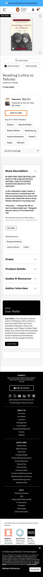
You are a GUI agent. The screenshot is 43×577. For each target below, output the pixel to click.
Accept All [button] (35, 569)
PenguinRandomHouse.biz (21, 458)
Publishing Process (22, 493)
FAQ (21, 496)
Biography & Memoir (14, 242)
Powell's (32, 136)
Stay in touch (22, 388)
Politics (26, 247)
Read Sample (31, 66)
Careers (21, 432)
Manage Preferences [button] (11, 568)
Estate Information (21, 512)
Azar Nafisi (9, 87)
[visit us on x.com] (14, 396)
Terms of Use (21, 464)
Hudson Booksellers (15, 136)
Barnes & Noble (25, 124)
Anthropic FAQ (21, 483)
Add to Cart (16, 113)
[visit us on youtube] (19, 396)
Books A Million (13, 130)
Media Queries (21, 449)
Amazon (10, 124)
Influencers (21, 452)
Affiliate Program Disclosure (21, 476)
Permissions (21, 509)
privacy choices (32, 564)
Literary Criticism (13, 247)
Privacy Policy (21, 467)
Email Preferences (21, 461)
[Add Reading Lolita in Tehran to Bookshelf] (40, 16)
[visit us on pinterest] (29, 396)
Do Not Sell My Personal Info (21, 473)
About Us (21, 410)
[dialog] (21, 561)
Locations (21, 420)
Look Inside (23, 60)
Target (9, 143)
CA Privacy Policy (21, 470)
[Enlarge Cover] (40, 53)
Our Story (21, 413)
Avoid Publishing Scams (21, 479)
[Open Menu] (4, 9)
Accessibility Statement (21, 429)
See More (11, 228)
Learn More (12, 344)
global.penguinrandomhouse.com (21, 400)
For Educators (21, 502)
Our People (21, 417)
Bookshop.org (30, 130)
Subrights (21, 505)
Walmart (20, 143)
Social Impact (21, 426)
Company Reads (21, 455)
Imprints (21, 435)
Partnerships (21, 446)
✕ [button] (39, 548)
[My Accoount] (33, 9)
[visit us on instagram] (33, 396)
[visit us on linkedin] (24, 396)
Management (21, 423)
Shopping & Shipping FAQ (21, 499)
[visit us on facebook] (10, 396)
